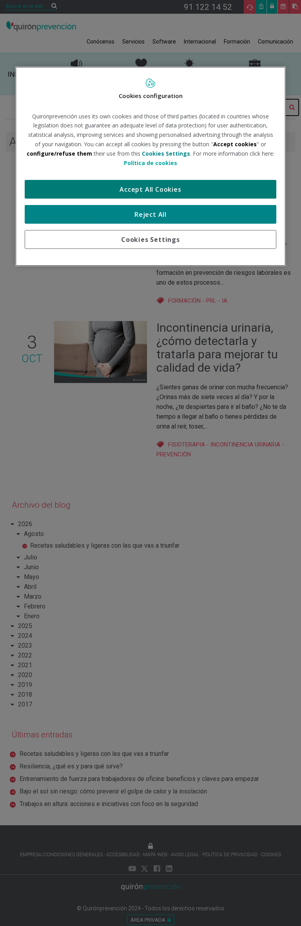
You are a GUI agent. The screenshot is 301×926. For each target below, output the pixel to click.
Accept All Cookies (150, 189)
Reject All (150, 214)
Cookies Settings (150, 239)
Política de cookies (150, 162)
